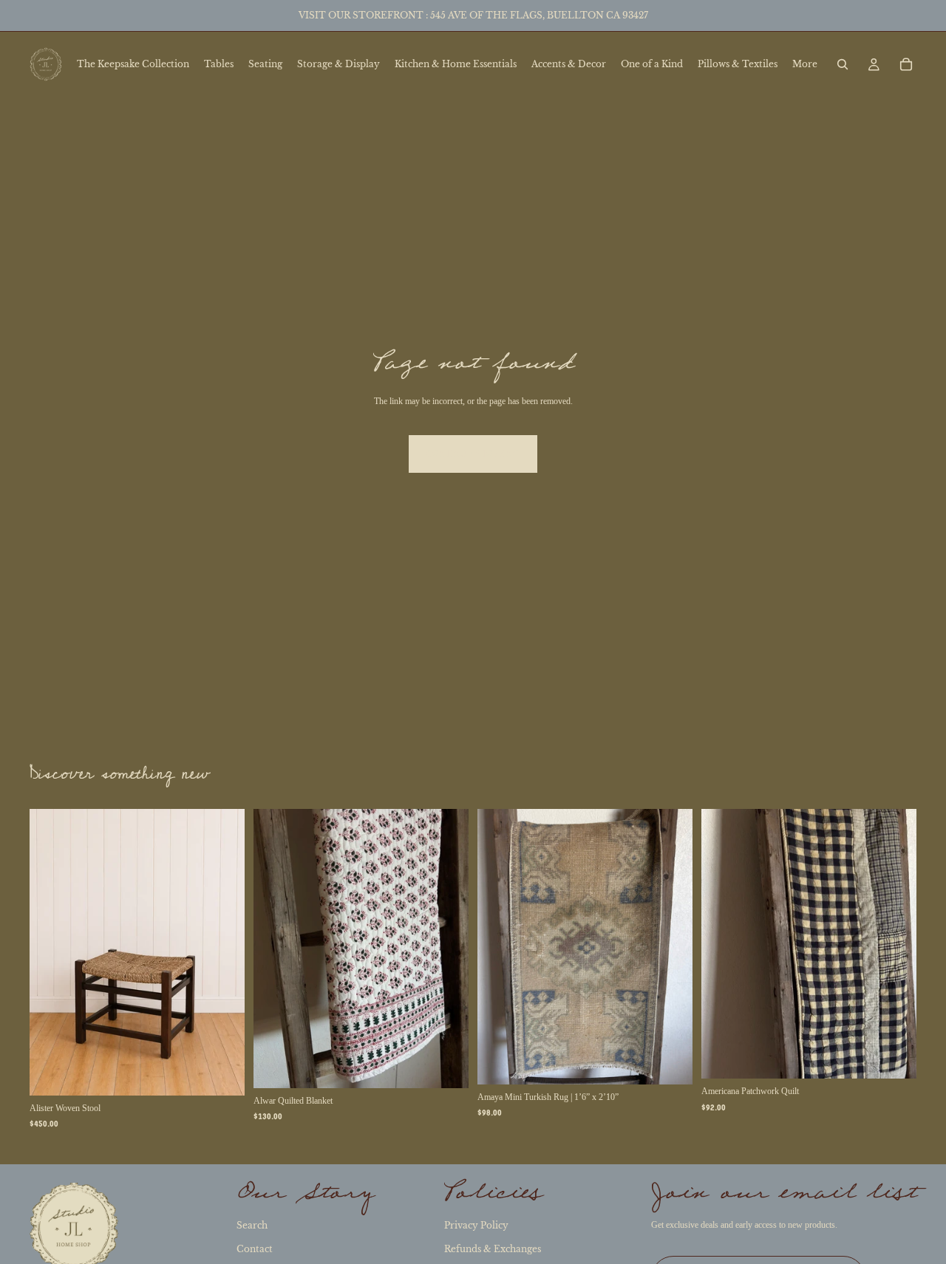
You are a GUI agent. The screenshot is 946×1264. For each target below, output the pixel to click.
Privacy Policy (476, 1225)
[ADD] (221, 1072)
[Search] (842, 64)
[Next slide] (222, 952)
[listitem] (805, 64)
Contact (254, 1248)
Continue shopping (473, 453)
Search (252, 1225)
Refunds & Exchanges (492, 1248)
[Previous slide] (52, 952)
